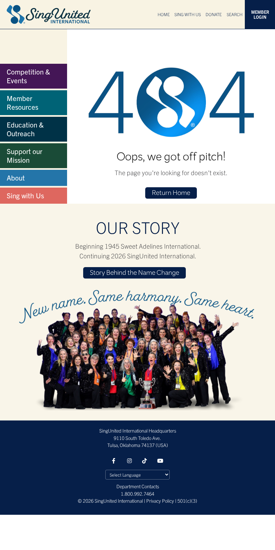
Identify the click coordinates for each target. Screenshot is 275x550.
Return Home (171, 193)
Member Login (260, 14)
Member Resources (22, 102)
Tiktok (145, 461)
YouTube (160, 461)
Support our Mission (24, 155)
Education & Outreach (25, 129)
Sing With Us (187, 14)
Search (234, 14)
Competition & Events (28, 76)
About (16, 177)
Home (164, 14)
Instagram (130, 461)
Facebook (115, 461)
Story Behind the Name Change (134, 273)
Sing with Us (25, 195)
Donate (214, 14)
